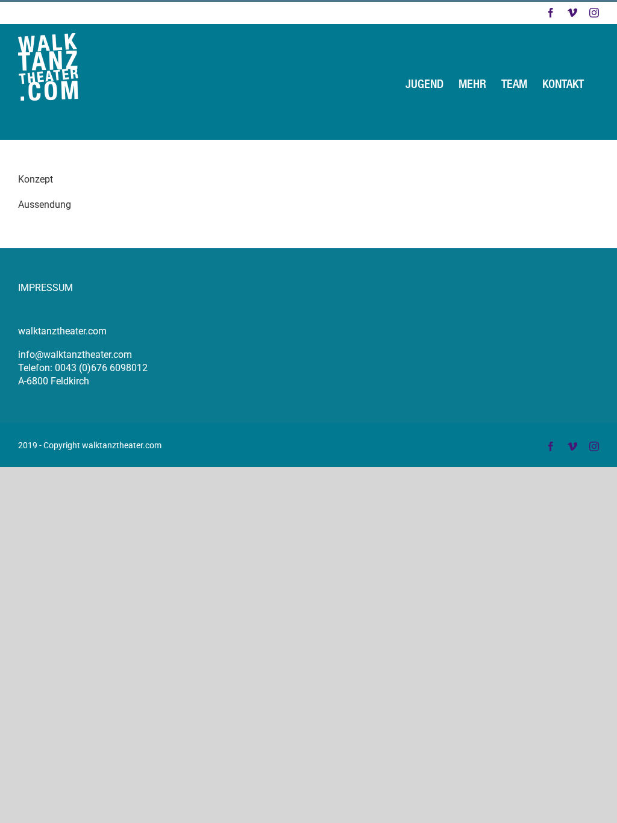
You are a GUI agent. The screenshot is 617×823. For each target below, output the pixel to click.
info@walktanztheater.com (75, 354)
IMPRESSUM (45, 287)
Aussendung (44, 204)
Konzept (35, 179)
